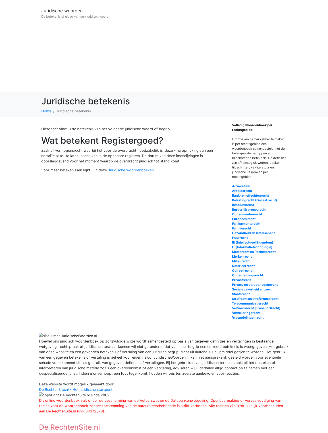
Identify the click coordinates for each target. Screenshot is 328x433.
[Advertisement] (164, 58)
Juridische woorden (62, 10)
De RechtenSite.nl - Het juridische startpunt (75, 389)
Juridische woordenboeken (131, 170)
